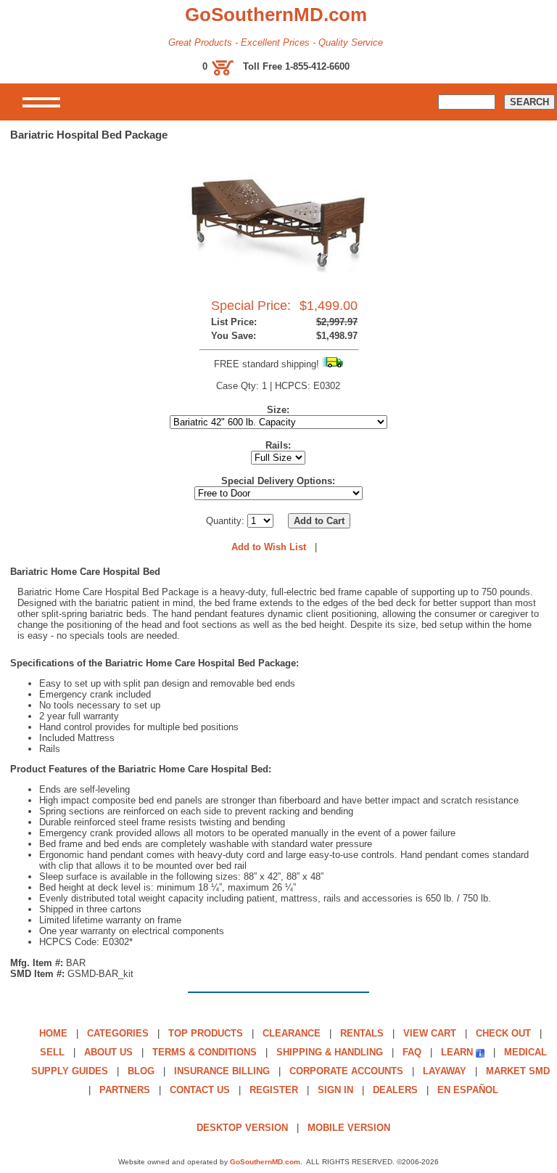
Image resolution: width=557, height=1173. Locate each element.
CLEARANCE (292, 1033)
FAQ (412, 1052)
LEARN (457, 1052)
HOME (53, 1033)
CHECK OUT (503, 1033)
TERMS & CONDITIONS (204, 1052)
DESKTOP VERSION (242, 1127)
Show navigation (41, 102)
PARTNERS (124, 1089)
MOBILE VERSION (349, 1127)
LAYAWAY (444, 1071)
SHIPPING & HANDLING (329, 1052)
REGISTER (273, 1089)
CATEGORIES (118, 1033)
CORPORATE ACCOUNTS (346, 1071)
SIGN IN (335, 1089)
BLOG (141, 1071)
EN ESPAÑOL (467, 1089)
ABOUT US (108, 1052)
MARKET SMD (518, 1071)
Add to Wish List (268, 546)
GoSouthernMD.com (265, 1162)
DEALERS (395, 1089)
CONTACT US (200, 1089)
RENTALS (362, 1033)
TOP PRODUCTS (205, 1033)
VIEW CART (429, 1033)
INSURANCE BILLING (222, 1071)
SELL (52, 1052)
